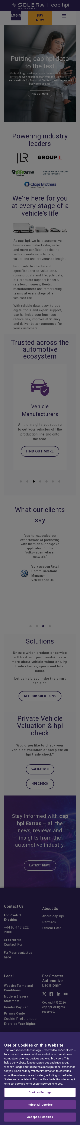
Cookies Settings (40, 1092)
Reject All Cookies (40, 1104)
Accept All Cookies (40, 1117)
